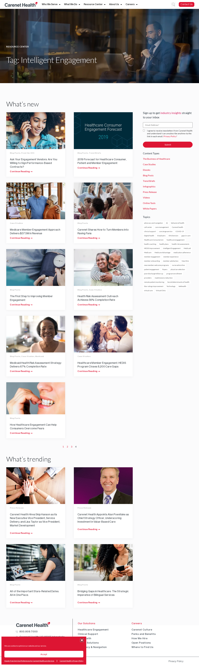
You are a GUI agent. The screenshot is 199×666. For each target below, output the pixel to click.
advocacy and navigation (153, 223)
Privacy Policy (169, 136)
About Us (114, 4)
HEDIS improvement (152, 248)
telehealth (182, 286)
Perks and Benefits (144, 634)
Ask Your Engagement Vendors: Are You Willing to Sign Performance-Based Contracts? (33, 163)
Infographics (149, 186)
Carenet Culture (142, 629)
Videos (146, 197)
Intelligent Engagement (171, 248)
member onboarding (152, 261)
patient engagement (151, 269)
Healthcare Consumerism (153, 240)
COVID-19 (180, 231)
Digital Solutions (88, 642)
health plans (164, 244)
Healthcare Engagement (93, 629)
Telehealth (84, 638)
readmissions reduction (164, 278)
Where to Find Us (142, 647)
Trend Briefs (95, 153)
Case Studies (16, 223)
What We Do (70, 4)
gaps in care (186, 236)
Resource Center (93, 4)
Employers (161, 236)
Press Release (17, 508)
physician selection (178, 269)
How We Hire (140, 638)
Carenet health (177, 227)
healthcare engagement (175, 240)
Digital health (149, 236)
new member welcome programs (156, 265)
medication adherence (182, 252)
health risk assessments (180, 244)
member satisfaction (170, 261)
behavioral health (177, 223)
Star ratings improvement (153, 286)
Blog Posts (15, 153)
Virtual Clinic (161, 290)
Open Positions (141, 642)
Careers (130, 4)
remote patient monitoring (154, 282)
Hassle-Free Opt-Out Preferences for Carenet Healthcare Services (29, 661)
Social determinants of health (178, 282)
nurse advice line (178, 265)
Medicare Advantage (162, 252)
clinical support (150, 231)
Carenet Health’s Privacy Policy (71, 661)
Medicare (147, 252)
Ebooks (146, 169)
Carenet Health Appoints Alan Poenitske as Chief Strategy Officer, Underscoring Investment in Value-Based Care (103, 518)
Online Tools (149, 203)
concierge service (165, 231)
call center (148, 227)
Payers (164, 269)
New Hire (185, 261)
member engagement (152, 257)
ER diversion (173, 236)
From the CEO (27, 153)
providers (148, 278)
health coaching (150, 244)
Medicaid (39, 356)
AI (167, 223)
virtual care (148, 290)
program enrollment (174, 274)
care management (162, 227)
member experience (170, 257)
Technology (171, 286)
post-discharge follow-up (153, 274)
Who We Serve (50, 4)
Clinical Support (88, 634)
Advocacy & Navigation (92, 647)
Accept (43, 654)
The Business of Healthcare (156, 158)
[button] (81, 640)
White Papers (150, 208)
